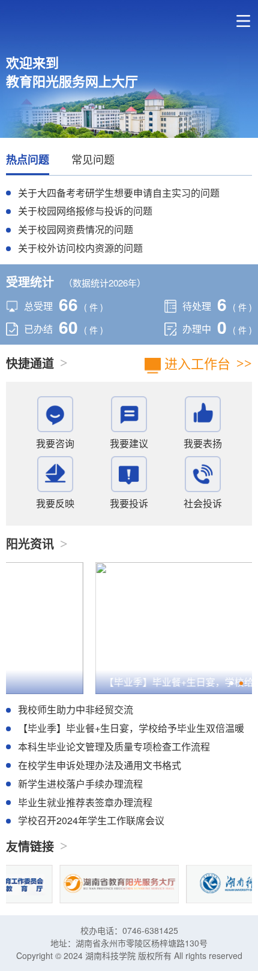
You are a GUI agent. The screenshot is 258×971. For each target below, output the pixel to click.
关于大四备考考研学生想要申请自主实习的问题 (119, 193)
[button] (231, 683)
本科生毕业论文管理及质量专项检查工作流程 (114, 746)
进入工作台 (195, 363)
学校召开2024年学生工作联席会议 (91, 820)
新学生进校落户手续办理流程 (80, 784)
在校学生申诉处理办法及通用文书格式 (99, 765)
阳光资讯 (30, 543)
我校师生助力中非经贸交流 (75, 709)
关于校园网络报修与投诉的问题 (85, 211)
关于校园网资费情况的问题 (75, 229)
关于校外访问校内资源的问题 (80, 248)
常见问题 (93, 159)
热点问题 (27, 159)
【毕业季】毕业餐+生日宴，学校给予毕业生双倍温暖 (131, 728)
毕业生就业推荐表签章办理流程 (85, 802)
